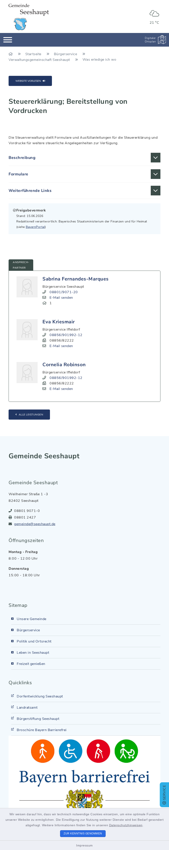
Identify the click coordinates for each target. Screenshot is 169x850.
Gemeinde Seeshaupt (44, 456)
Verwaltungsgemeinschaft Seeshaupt (40, 59)
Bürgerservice (66, 54)
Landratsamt (27, 707)
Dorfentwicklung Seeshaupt (40, 696)
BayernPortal (35, 227)
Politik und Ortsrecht (34, 641)
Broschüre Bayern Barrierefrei (42, 730)
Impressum (84, 845)
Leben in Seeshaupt (33, 652)
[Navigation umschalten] (7, 40)
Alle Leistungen (31, 414)
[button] (84, 157)
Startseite (33, 54)
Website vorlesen (28, 81)
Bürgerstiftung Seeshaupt (38, 718)
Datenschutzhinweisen (126, 825)
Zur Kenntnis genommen (83, 833)
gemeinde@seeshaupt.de (34, 524)
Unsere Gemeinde (31, 619)
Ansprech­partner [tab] (21, 264)
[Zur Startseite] (11, 54)
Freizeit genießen (31, 663)
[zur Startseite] (29, 17)
